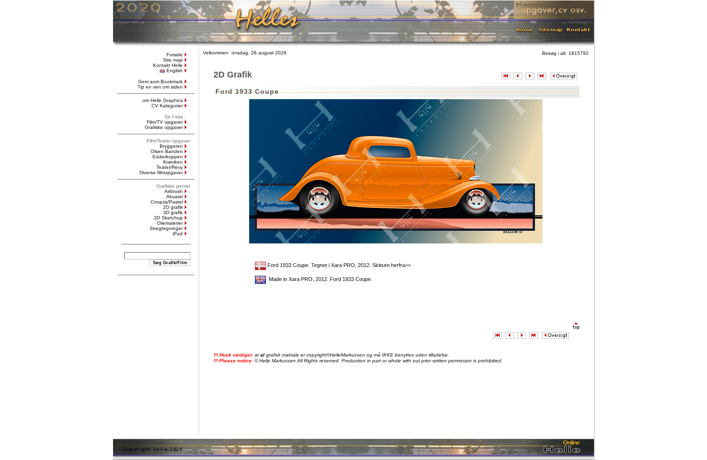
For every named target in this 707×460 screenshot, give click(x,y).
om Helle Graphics (162, 100)
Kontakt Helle (168, 65)
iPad (178, 233)
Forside (174, 54)
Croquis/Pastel (167, 201)
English (174, 70)
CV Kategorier (167, 105)
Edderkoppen (167, 156)
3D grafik (173, 212)
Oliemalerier (170, 223)
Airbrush (173, 191)
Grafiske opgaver (164, 127)
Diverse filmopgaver (161, 172)
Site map (173, 60)
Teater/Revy (169, 167)
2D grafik (173, 207)
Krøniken (173, 162)
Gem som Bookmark (160, 81)
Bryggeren (171, 146)
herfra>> (401, 265)
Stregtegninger (166, 228)
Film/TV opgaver (165, 122)
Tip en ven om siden (160, 86)
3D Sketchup (168, 217)
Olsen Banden (167, 151)
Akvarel (174, 196)
